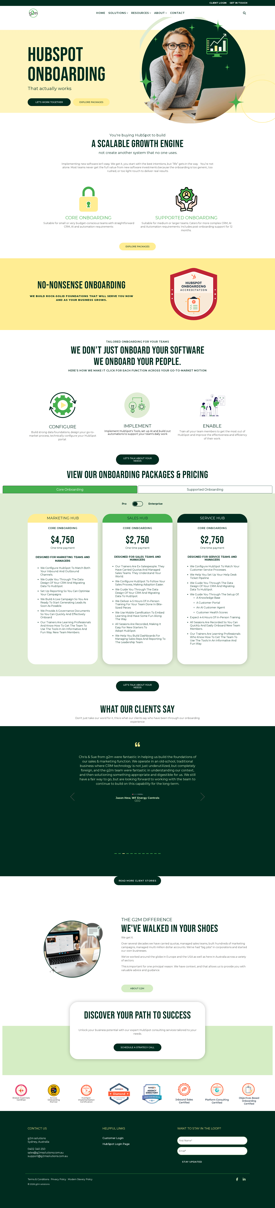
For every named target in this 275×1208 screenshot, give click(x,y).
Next (201, 797)
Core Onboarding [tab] (69, 489)
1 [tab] (116, 854)
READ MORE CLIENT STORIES (137, 880)
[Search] (244, 13)
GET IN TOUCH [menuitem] (238, 2)
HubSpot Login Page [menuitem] (116, 1144)
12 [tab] (159, 854)
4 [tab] (128, 854)
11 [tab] (155, 854)
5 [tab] (132, 854)
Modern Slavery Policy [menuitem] (80, 1179)
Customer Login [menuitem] (112, 1138)
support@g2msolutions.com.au (48, 1156)
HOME (100, 13)
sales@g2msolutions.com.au (46, 1152)
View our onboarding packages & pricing (137, 475)
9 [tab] (147, 854)
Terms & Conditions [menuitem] (38, 1179)
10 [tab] (151, 854)
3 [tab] (124, 854)
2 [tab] (120, 854)
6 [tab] (136, 854)
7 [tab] (139, 854)
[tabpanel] (138, 795)
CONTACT (177, 13)
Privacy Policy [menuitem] (58, 1179)
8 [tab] (143, 854)
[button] (237, 1180)
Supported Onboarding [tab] (205, 489)
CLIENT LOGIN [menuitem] (217, 2)
